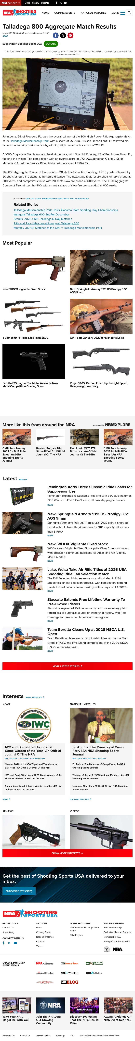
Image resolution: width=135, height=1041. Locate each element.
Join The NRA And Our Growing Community (48, 1019)
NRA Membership (113, 927)
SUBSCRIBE (19, 891)
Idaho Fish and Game (34, 758)
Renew (35, 2)
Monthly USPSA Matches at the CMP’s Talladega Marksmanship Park (58, 228)
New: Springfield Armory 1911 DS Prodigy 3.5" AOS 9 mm (88, 516)
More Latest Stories (81, 666)
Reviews (8, 811)
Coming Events (64, 13)
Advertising (8, 932)
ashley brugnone (79, 198)
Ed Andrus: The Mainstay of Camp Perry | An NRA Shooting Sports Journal (98, 751)
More (22, 479)
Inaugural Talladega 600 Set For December (41, 214)
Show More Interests (82, 853)
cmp (27, 198)
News (45, 13)
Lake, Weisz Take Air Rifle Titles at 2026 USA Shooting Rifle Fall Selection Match (87, 572)
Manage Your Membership (117, 941)
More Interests (34, 697)
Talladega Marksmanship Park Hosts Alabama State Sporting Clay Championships (66, 210)
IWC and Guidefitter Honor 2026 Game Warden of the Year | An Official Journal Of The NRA (33, 751)
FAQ (72, 1035)
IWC (7, 758)
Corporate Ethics (43, 1035)
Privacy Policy (8, 1035)
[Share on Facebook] (55, 34)
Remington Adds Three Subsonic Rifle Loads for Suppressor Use (89, 489)
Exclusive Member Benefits (117, 932)
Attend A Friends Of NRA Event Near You (117, 1018)
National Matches (93, 13)
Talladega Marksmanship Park (30, 141)
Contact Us (8, 927)
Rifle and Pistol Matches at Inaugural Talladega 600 (46, 223)
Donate (45, 2)
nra (74, 758)
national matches (87, 758)
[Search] (129, 13)
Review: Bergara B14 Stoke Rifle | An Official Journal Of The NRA (50, 451)
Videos (74, 811)
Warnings (60, 1035)
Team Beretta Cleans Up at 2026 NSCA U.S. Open (86, 632)
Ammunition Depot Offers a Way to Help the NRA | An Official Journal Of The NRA (33, 787)
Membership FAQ (112, 937)
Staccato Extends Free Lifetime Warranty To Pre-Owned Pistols (86, 602)
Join (27, 2)
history (102, 758)
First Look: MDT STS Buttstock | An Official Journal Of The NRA (83, 451)
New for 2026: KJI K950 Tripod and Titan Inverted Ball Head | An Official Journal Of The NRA (31, 766)
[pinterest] (70, 34)
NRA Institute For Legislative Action (84, 929)
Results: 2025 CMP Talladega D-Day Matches (43, 219)
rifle (66, 198)
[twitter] (63, 34)
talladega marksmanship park (46, 198)
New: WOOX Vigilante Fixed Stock (77, 544)
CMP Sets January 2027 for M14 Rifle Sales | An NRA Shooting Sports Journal (14, 454)
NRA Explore (76, 935)
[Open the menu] (123, 12)
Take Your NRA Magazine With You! (15, 1018)
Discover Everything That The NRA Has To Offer (84, 1019)
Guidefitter (16, 758)
